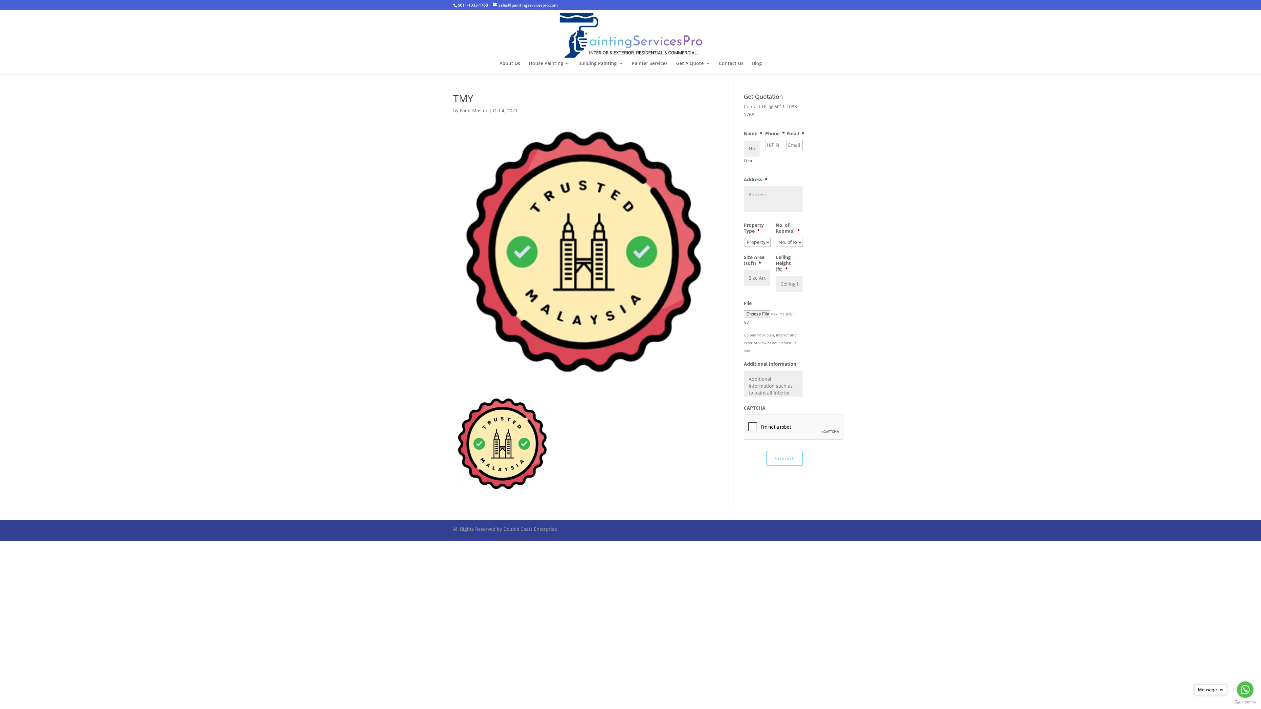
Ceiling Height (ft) (783, 263)
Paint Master (474, 110)
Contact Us (731, 63)
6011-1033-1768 (473, 5)
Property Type (754, 228)
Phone (775, 134)
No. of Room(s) (788, 228)
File (748, 303)
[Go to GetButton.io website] (1245, 702)
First (748, 160)
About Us (509, 63)
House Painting (546, 63)
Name (753, 134)
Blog (757, 63)
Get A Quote (690, 63)
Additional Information (770, 364)
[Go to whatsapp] (1245, 689)
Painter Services (650, 63)
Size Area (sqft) (754, 260)
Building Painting (597, 63)
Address (755, 180)
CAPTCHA (754, 408)
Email (795, 134)
